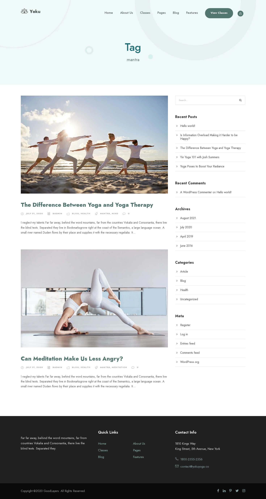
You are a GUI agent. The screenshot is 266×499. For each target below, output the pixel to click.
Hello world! (187, 126)
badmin (57, 213)
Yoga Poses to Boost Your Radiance (202, 166)
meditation (119, 367)
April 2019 (186, 236)
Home (109, 12)
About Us (126, 12)
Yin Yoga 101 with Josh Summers (199, 157)
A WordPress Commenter (196, 192)
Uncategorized (189, 299)
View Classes (219, 13)
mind (115, 213)
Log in (184, 334)
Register (185, 325)
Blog (176, 12)
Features (192, 12)
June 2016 (186, 246)
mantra (105, 213)
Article (184, 271)
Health (85, 213)
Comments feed (190, 353)
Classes (145, 12)
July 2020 (186, 227)
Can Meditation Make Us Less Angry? (72, 359)
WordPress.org (189, 362)
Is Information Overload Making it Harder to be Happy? (209, 137)
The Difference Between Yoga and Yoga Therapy (87, 205)
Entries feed (187, 343)
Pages (161, 12)
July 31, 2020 (34, 213)
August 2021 (188, 218)
